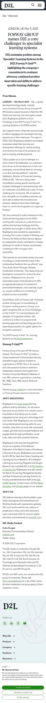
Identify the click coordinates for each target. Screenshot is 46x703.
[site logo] (9, 5)
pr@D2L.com (8, 535)
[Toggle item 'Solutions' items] (14, 653)
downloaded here (24, 339)
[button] (6, 666)
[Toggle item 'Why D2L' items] (14, 636)
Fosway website (17, 390)
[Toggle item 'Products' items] (14, 641)
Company (7, 647)
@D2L (12, 538)
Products (7, 642)
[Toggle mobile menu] (40, 5)
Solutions (7, 653)
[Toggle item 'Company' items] (14, 647)
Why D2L (7, 636)
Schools (19, 486)
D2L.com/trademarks (12, 581)
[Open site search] (32, 4)
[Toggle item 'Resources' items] (15, 658)
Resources (7, 659)
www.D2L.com (34, 517)
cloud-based (22, 404)
